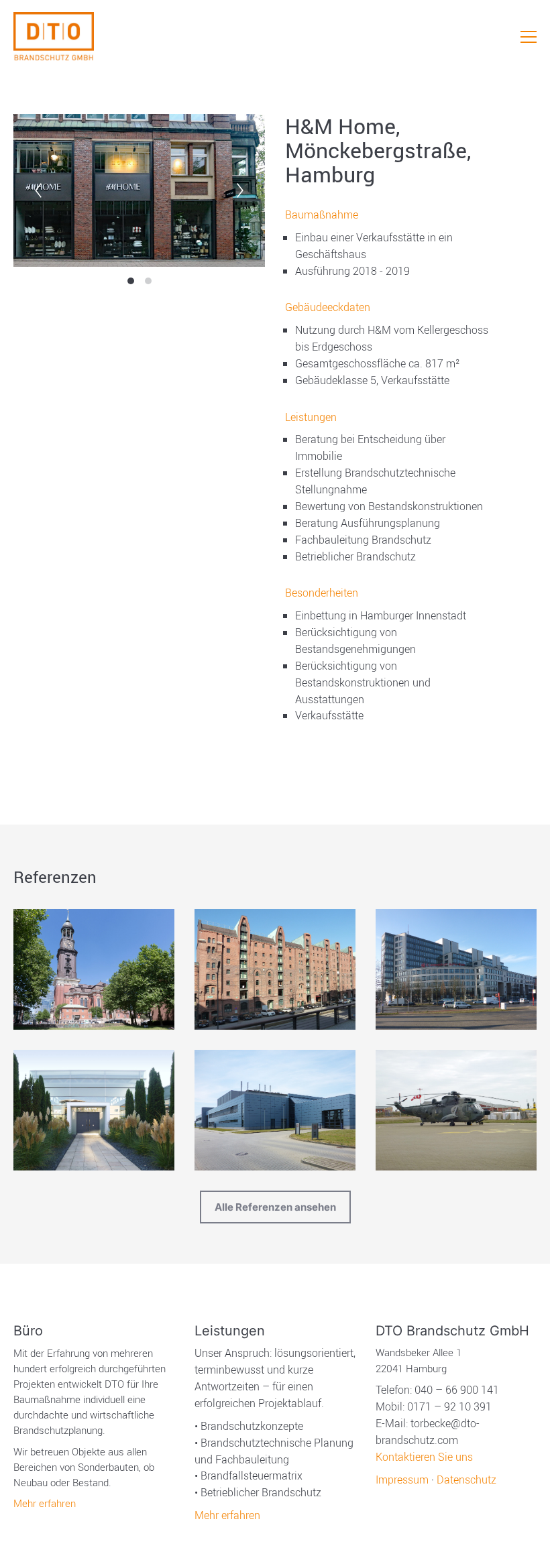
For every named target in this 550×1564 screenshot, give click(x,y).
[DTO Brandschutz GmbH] (53, 36)
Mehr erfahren (44, 1503)
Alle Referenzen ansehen (275, 1207)
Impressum (402, 1479)
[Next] (240, 190)
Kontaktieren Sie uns (424, 1456)
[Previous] (38, 190)
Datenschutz (466, 1479)
